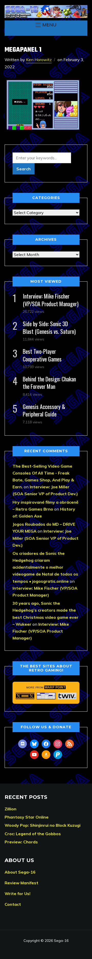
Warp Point (55, 687)
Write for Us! (17, 893)
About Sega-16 (20, 872)
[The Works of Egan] (46, 695)
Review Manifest (21, 882)
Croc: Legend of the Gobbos (33, 833)
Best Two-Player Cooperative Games (42, 355)
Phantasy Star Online (27, 817)
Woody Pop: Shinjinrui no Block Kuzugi (42, 825)
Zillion (10, 808)
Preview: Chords (21, 841)
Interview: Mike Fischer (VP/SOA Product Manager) (50, 299)
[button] (46, 25)
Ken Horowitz (39, 59)
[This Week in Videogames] (66, 695)
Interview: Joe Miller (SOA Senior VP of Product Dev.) (45, 537)
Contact (13, 904)
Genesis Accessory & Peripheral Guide (44, 410)
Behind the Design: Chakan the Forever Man (49, 382)
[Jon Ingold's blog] (25, 695)
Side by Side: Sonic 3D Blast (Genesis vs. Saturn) (49, 327)
